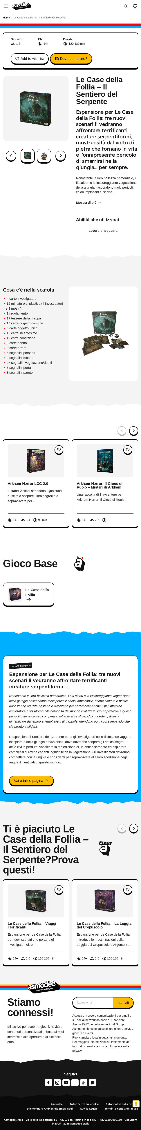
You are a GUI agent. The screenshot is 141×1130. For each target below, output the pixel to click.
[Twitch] (92, 1082)
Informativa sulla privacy (122, 1104)
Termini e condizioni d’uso (121, 1108)
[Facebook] (48, 1082)
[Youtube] (66, 1082)
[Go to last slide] (11, 156)
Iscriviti (123, 1003)
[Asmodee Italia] (21, 6)
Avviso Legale (88, 1108)
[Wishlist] (135, 6)
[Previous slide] (122, 430)
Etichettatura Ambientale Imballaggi (50, 1108)
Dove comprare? (73, 59)
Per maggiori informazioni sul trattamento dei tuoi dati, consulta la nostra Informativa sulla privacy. (101, 1046)
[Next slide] (60, 156)
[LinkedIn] (75, 1082)
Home (6, 17)
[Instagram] (57, 1082)
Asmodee (57, 1104)
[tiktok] (83, 1082)
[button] (28, 156)
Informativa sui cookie (84, 1104)
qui (99, 1028)
